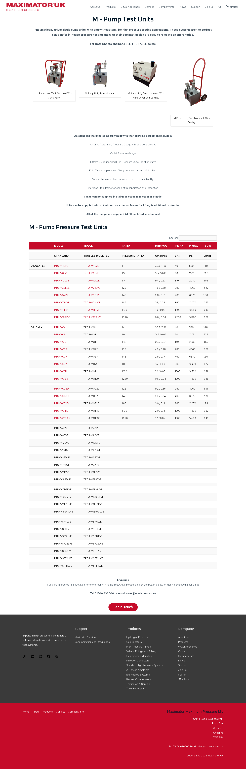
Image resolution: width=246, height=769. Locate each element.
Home (26, 711)
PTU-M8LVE (61, 273)
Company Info (167, 6)
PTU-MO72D (61, 403)
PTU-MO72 (60, 364)
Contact (149, 6)
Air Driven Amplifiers (137, 669)
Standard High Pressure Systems (144, 665)
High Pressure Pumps (138, 646)
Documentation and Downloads (92, 642)
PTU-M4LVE (61, 265)
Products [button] (48, 711)
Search (182, 674)
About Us (95, 6)
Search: (173, 237)
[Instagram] (41, 657)
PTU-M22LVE (61, 287)
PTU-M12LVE (61, 280)
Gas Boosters (134, 642)
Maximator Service (85, 637)
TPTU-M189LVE (92, 317)
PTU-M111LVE (61, 309)
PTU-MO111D (61, 410)
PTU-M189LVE (62, 317)
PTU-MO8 (60, 334)
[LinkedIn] (33, 657)
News (183, 6)
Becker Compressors (138, 679)
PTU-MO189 (61, 378)
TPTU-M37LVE (92, 295)
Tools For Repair (135, 688)
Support (195, 6)
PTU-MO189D (62, 418)
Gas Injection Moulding (139, 656)
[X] (25, 657)
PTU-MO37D (61, 396)
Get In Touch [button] (123, 607)
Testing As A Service (138, 684)
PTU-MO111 (60, 371)
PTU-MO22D (61, 388)
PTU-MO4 (60, 327)
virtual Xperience (130, 6)
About (36, 711)
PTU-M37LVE (61, 295)
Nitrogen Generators (137, 660)
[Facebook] (49, 657)
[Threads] (57, 657)
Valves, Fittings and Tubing (141, 651)
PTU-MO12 (60, 341)
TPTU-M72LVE (92, 302)
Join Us (209, 6)
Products (110, 6)
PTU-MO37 (60, 356)
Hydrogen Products (137, 637)
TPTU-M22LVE (92, 287)
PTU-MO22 (60, 349)
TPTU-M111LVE (92, 309)
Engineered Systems (138, 674)
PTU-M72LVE (61, 302)
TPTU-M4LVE (91, 265)
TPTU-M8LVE (91, 273)
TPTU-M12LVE (92, 280)
